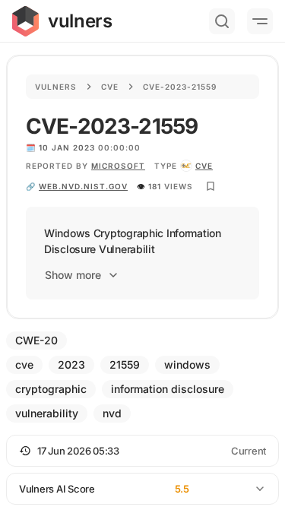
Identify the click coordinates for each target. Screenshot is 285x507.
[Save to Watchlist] (210, 186)
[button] (142, 451)
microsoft (118, 165)
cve (204, 165)
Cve (110, 86)
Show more (73, 274)
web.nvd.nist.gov (83, 186)
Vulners (56, 86)
